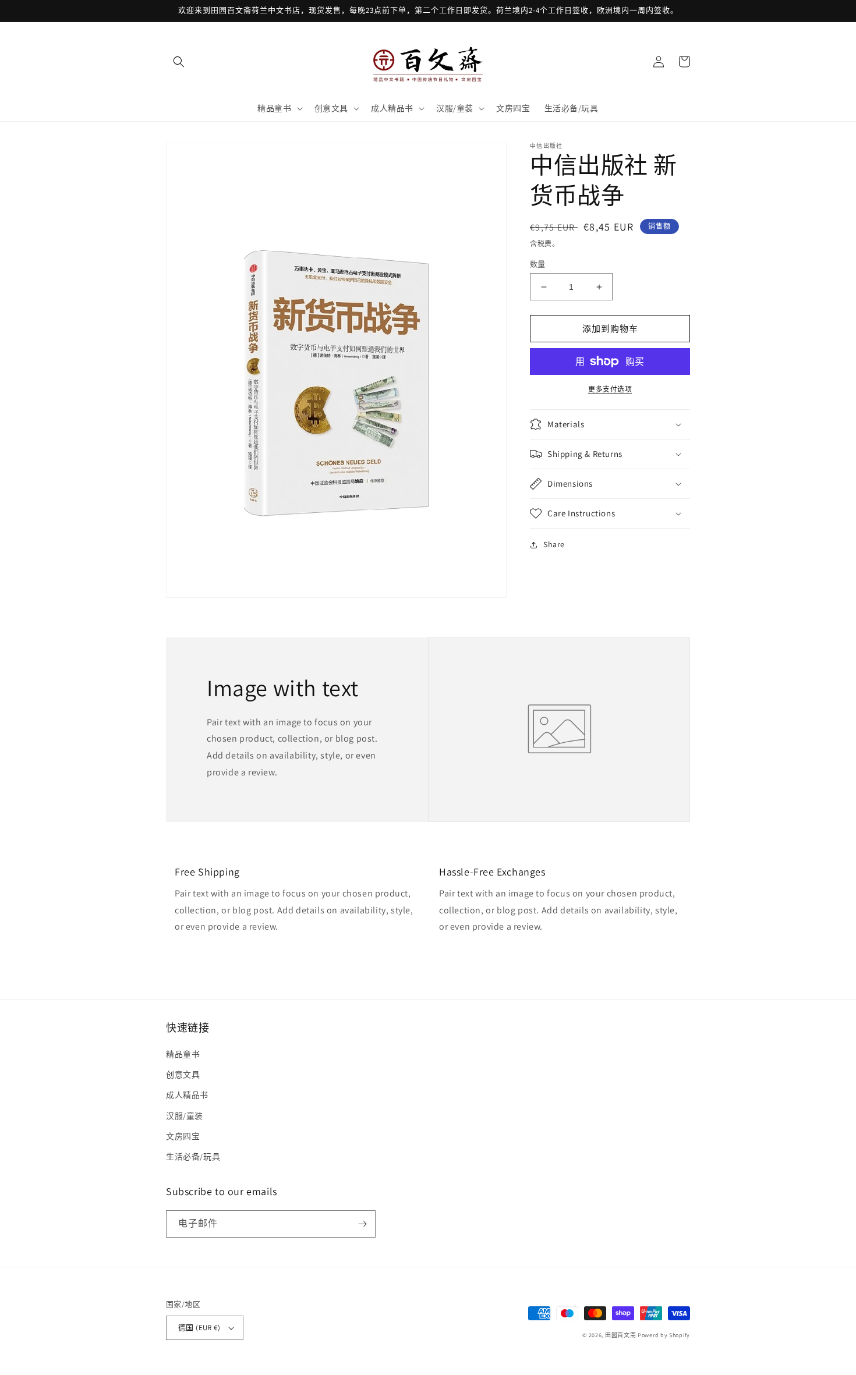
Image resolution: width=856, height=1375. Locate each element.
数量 (538, 264)
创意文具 (183, 1074)
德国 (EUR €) (199, 1328)
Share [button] (554, 544)
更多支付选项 (610, 389)
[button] (179, 62)
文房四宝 (183, 1136)
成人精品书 (187, 1095)
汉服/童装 (184, 1116)
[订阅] (362, 1224)
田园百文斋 (620, 1335)
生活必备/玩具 (193, 1156)
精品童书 (183, 1054)
